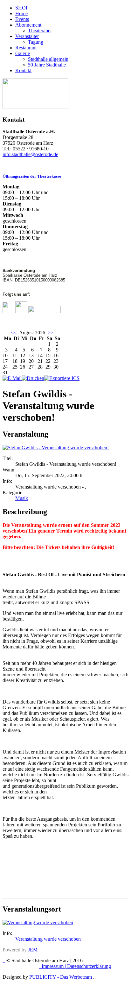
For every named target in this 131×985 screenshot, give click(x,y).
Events (22, 19)
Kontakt (23, 70)
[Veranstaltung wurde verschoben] (38, 922)
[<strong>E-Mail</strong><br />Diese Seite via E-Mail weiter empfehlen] (12, 378)
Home (21, 13)
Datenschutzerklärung (89, 966)
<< (14, 332)
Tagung (35, 42)
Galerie (22, 53)
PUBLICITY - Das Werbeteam (61, 977)
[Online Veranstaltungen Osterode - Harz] (35, 107)
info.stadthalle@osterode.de (30, 154)
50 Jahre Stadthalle (47, 64)
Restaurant (26, 47)
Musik (21, 498)
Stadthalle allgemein (48, 59)
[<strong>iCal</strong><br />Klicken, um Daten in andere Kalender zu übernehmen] (61, 378)
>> (49, 332)
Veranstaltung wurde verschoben (48, 939)
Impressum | (54, 966)
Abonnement (28, 25)
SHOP (22, 7)
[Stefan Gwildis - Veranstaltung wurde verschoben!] (56, 447)
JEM (33, 949)
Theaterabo (39, 30)
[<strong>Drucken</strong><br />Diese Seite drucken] (33, 378)
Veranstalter (27, 36)
